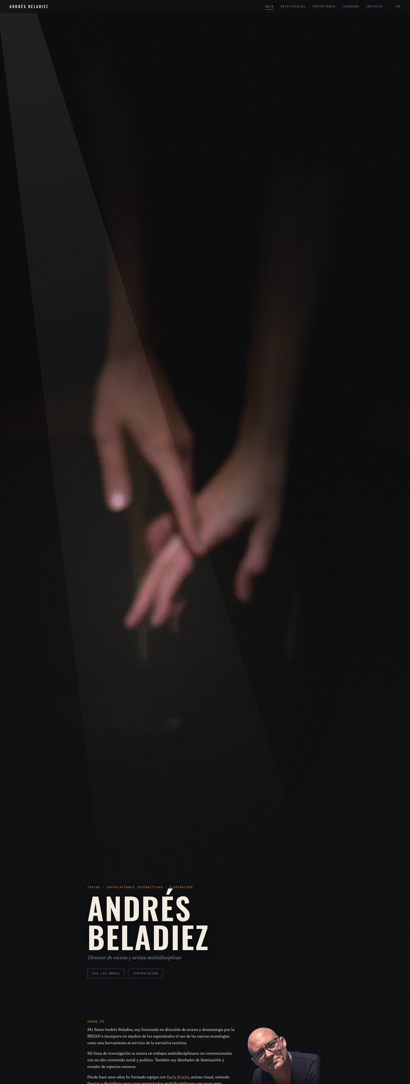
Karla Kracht (178, 1077)
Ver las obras (106, 973)
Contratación (145, 973)
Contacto (374, 6)
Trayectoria (323, 6)
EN (398, 6)
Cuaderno (350, 6)
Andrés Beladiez (29, 6)
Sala (270, 6)
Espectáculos (293, 6)
